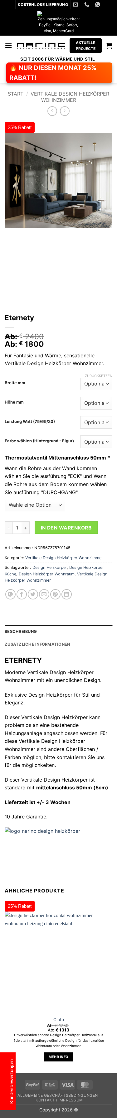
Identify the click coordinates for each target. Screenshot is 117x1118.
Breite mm (15, 383)
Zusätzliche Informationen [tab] (37, 644)
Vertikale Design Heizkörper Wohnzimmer (70, 97)
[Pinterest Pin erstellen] (55, 594)
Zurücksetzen (98, 376)
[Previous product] (65, 111)
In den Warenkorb (66, 528)
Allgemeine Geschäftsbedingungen (57, 1095)
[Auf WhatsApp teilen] (10, 594)
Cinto (58, 1019)
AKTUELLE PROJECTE (85, 45)
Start (15, 94)
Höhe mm (14, 402)
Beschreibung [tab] (21, 631)
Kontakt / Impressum (59, 1100)
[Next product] (52, 111)
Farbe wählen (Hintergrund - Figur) (39, 441)
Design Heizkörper (49, 567)
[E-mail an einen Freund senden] (44, 594)
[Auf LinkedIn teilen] (66, 594)
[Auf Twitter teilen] (33, 594)
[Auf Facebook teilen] (22, 594)
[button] (8, 45)
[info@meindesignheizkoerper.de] (76, 4)
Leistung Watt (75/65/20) (30, 422)
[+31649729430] (87, 4)
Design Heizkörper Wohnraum (47, 574)
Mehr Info (59, 1057)
